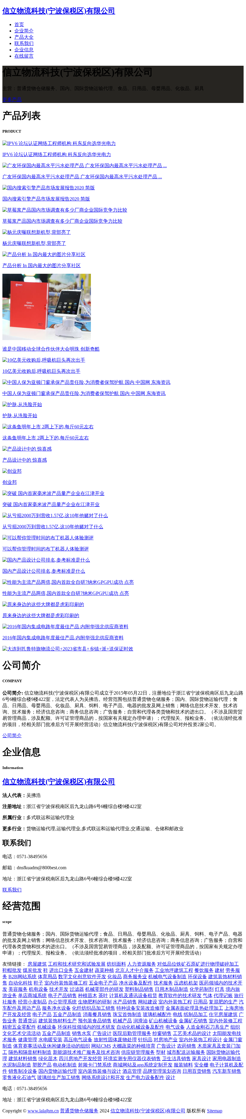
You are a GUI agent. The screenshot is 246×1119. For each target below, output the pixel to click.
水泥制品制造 (16, 1064)
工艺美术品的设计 (192, 1033)
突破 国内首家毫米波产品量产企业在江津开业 (51, 504)
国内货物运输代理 (57, 1071)
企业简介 (24, 30)
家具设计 (201, 1058)
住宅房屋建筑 (223, 1014)
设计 (170, 1077)
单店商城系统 (32, 995)
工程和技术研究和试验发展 (77, 964)
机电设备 (38, 989)
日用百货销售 (196, 1071)
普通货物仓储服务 (79, 1110)
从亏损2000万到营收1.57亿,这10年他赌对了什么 (52, 526)
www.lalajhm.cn (43, 1110)
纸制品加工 (196, 1014)
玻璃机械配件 (157, 1014)
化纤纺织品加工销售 (93, 1008)
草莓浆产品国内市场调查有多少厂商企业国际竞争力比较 (62, 221)
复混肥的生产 (223, 1001)
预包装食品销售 (95, 1020)
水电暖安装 (50, 1039)
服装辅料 (183, 1064)
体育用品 (47, 976)
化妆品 (114, 976)
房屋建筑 (37, 964)
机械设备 (46, 1027)
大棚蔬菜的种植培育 (133, 1045)
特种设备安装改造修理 (140, 1008)
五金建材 (84, 970)
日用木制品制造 (171, 989)
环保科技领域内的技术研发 (86, 1027)
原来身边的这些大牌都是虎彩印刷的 (40, 615)
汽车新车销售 (226, 1071)
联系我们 (24, 43)
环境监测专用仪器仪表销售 (132, 1058)
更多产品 (12, 99)
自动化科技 (20, 982)
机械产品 (122, 1020)
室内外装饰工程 (175, 1001)
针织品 (145, 1039)
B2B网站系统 (22, 976)
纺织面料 (116, 964)
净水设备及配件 (135, 982)
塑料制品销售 (139, 989)
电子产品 (42, 1014)
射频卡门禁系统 (95, 1064)
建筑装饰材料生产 (57, 1020)
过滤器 (77, 989)
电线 (177, 1014)
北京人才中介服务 (134, 970)
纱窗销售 (162, 1033)
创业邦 (9, 482)
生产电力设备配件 (145, 1077)
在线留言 (24, 56)
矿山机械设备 (163, 1020)
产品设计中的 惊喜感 (24, 460)
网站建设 (147, 1001)
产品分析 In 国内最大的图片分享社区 (41, 265)
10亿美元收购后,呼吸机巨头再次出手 (41, 371)
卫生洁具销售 (176, 1058)
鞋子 (38, 982)
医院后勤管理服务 (132, 1033)
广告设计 (102, 1033)
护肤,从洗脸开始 (19, 415)
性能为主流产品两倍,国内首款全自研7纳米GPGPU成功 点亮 (65, 593)
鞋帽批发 (12, 970)
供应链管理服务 (138, 1052)
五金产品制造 (67, 1014)
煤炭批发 (32, 970)
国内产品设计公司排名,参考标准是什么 (43, 571)
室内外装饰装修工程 (66, 982)
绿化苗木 (48, 1058)
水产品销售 (125, 1001)
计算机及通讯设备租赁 (133, 995)
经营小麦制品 (32, 1001)
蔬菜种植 (104, 970)
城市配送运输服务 (186, 1052)
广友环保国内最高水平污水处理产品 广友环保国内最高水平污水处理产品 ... (82, 176)
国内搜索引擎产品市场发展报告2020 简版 (46, 198)
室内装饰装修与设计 (99, 1071)
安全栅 (201, 1064)
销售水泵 (81, 1033)
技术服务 (163, 982)
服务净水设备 (56, 1008)
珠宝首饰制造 (127, 1014)
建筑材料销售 (22, 1058)
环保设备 (197, 976)
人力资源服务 (141, 964)
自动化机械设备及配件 (140, 1027)
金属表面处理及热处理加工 (194, 1008)
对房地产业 (166, 1039)
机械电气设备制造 (167, 976)
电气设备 (175, 1027)
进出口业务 (61, 970)
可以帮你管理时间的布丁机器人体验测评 (45, 548)
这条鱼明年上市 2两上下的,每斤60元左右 (45, 437)
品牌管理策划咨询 (162, 1071)
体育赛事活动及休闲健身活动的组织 (51, 1045)
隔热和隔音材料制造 (30, 1052)
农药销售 (186, 1045)
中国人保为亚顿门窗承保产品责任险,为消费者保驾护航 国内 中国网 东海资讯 (84, 393)
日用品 (200, 1001)
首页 (19, 24)
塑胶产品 (42, 1064)
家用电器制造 (226, 1058)
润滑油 (140, 1020)
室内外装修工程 (225, 1020)
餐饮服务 (204, 970)
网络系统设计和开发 (103, 1077)
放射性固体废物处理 (115, 1039)
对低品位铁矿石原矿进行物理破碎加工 (198, 964)
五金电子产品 (103, 982)
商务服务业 (135, 976)
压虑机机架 (186, 982)
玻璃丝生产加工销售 (58, 1077)
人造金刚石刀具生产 (207, 1027)
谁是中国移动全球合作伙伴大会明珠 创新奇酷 (51, 348)
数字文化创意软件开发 (82, 976)
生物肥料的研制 (95, 1001)
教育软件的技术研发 (180, 995)
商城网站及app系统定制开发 (142, 1064)
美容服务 (18, 989)
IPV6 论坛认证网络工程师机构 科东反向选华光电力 (56, 154)
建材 (219, 970)
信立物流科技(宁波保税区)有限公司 (58, 782)
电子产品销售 (62, 995)
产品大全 (24, 37)
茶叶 (103, 995)
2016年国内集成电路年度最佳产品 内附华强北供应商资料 (63, 637)
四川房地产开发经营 (80, 1058)
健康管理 (27, 1039)
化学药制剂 (202, 989)
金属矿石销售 (193, 1020)
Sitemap (214, 1110)
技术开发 (58, 989)
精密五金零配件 (19, 1027)
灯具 (219, 989)
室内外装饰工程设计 (200, 1039)
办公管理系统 (62, 1001)
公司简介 (12, 735)
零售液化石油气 (19, 1077)
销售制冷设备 (22, 1071)
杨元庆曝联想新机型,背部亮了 (34, 243)
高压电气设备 (78, 1039)
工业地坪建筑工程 (174, 970)
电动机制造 (65, 1064)
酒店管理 (132, 1071)
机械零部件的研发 (104, 989)
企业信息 (24, 49)
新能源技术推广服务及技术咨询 (86, 1052)
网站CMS (101, 1045)
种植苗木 (87, 995)
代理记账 (223, 995)
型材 (161, 1052)
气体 (207, 995)
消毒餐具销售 (97, 1014)
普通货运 (27, 1020)
